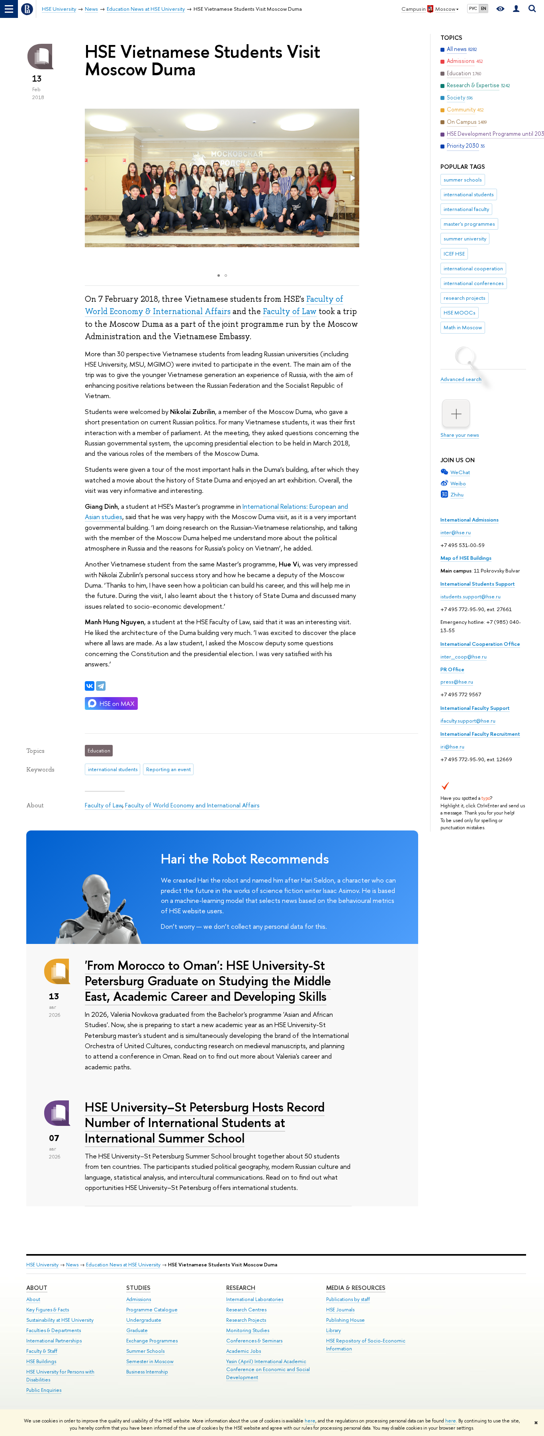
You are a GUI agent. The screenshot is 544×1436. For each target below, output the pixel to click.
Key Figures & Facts (47, 1309)
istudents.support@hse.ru (470, 596)
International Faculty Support (475, 707)
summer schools (463, 179)
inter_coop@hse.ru (463, 656)
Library (333, 1330)
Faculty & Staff (41, 1351)
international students (469, 194)
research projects (464, 297)
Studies (138, 1288)
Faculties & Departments (53, 1330)
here (310, 1421)
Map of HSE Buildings (465, 557)
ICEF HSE (454, 253)
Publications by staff (348, 1299)
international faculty (466, 209)
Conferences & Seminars (254, 1340)
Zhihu (457, 494)
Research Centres (246, 1309)
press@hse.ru (456, 681)
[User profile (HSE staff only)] (516, 9)
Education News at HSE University (123, 1264)
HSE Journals (340, 1309)
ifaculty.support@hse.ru (467, 720)
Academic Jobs (243, 1351)
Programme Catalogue (152, 1309)
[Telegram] (101, 686)
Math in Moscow (463, 327)
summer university (465, 238)
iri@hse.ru (452, 746)
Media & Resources (355, 1288)
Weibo (458, 483)
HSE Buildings (41, 1361)
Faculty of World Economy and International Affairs (192, 805)
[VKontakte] (89, 686)
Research (240, 1288)
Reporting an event (168, 769)
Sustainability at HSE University (60, 1320)
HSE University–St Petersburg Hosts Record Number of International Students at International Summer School (205, 1122)
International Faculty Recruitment (480, 733)
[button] (352, 178)
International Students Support (477, 583)
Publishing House (345, 1320)
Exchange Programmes (152, 1340)
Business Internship (147, 1371)
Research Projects (246, 1320)
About (36, 1288)
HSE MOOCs (460, 312)
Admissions (138, 1299)
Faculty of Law (290, 311)
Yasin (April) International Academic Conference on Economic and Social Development (268, 1369)
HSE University (42, 1264)
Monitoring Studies (247, 1330)
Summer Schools (145, 1351)
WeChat (460, 472)
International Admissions (469, 519)
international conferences (474, 283)
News (72, 1264)
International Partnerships (54, 1340)
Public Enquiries (43, 1390)
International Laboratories (254, 1299)
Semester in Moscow (150, 1361)
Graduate (137, 1330)
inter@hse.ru (455, 532)
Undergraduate (143, 1320)
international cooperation (473, 268)
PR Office (452, 669)
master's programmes (469, 223)
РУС (473, 8)
